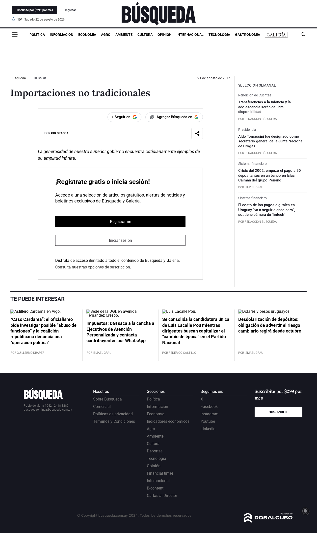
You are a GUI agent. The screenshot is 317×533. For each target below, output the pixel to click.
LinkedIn (208, 428)
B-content (155, 488)
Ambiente (123, 35)
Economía (87, 35)
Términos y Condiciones (114, 421)
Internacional (190, 35)
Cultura (145, 35)
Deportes (154, 451)
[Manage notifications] (305, 511)
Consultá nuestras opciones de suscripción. (93, 267)
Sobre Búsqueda (107, 399)
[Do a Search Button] (303, 34)
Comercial (102, 406)
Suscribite (278, 412)
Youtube (208, 421)
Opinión (165, 35)
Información (61, 35)
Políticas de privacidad (113, 414)
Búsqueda (18, 78)
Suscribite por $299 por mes (34, 10)
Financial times (160, 473)
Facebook (209, 406)
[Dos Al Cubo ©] (268, 521)
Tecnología (219, 35)
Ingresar (70, 10)
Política (37, 35)
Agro (105, 35)
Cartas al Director (162, 495)
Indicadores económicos (168, 421)
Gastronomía (247, 35)
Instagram (209, 414)
